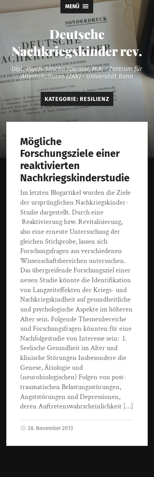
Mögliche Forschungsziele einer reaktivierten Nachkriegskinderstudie (75, 160)
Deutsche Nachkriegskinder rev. (76, 42)
